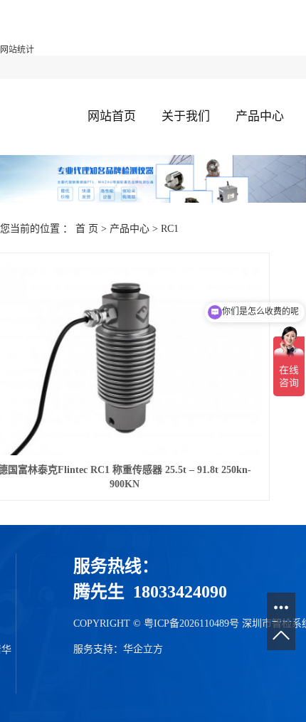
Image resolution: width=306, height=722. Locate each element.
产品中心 (260, 116)
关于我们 (186, 116)
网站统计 (17, 50)
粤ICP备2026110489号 (191, 623)
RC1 (170, 228)
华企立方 (143, 649)
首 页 (86, 228)
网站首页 (112, 116)
